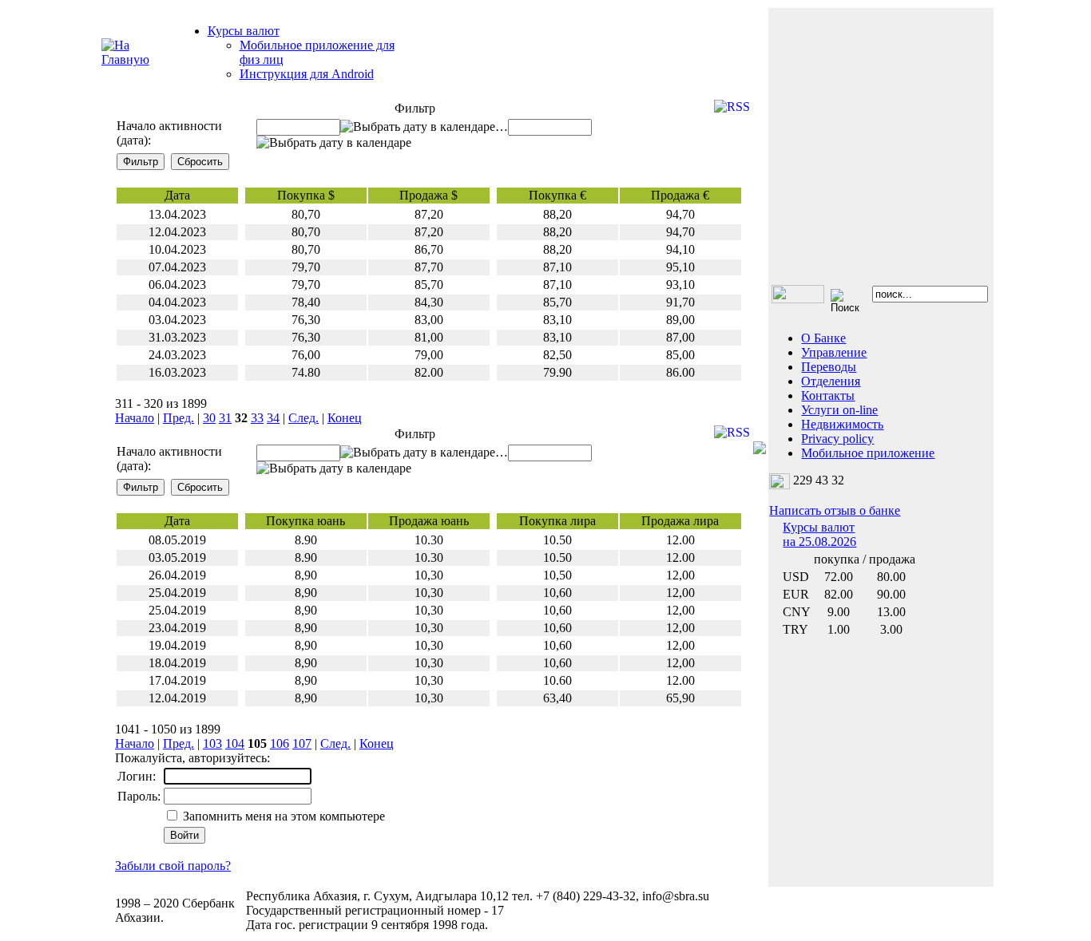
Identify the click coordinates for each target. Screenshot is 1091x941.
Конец (344, 418)
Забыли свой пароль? (173, 865)
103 (212, 743)
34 (273, 418)
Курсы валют (244, 31)
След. (303, 418)
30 (209, 418)
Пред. (178, 418)
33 (257, 418)
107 (301, 743)
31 (225, 418)
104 (234, 743)
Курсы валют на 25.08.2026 (819, 534)
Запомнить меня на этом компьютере (282, 816)
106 (279, 743)
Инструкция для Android (307, 74)
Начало (134, 418)
